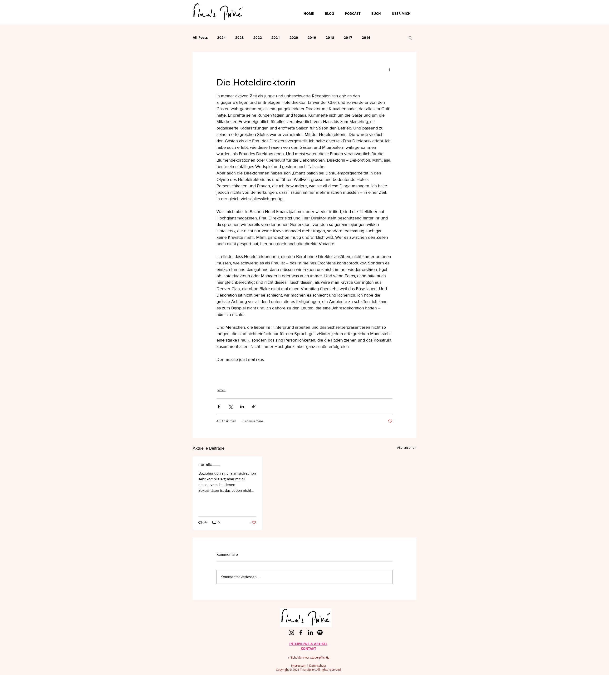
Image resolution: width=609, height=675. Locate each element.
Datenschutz (317, 665)
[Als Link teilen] (253, 406)
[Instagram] (291, 632)
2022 (257, 37)
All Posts (200, 37)
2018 (330, 37)
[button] (410, 38)
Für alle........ (209, 464)
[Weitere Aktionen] (390, 69)
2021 (275, 37)
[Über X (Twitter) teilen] (230, 406)
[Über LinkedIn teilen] (242, 406)
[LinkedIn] (310, 632)
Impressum (298, 665)
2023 (239, 37)
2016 (366, 37)
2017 (348, 37)
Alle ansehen (406, 447)
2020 (294, 37)
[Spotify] (320, 632)
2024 (221, 37)
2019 (312, 37)
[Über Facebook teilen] (218, 406)
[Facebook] (300, 632)
